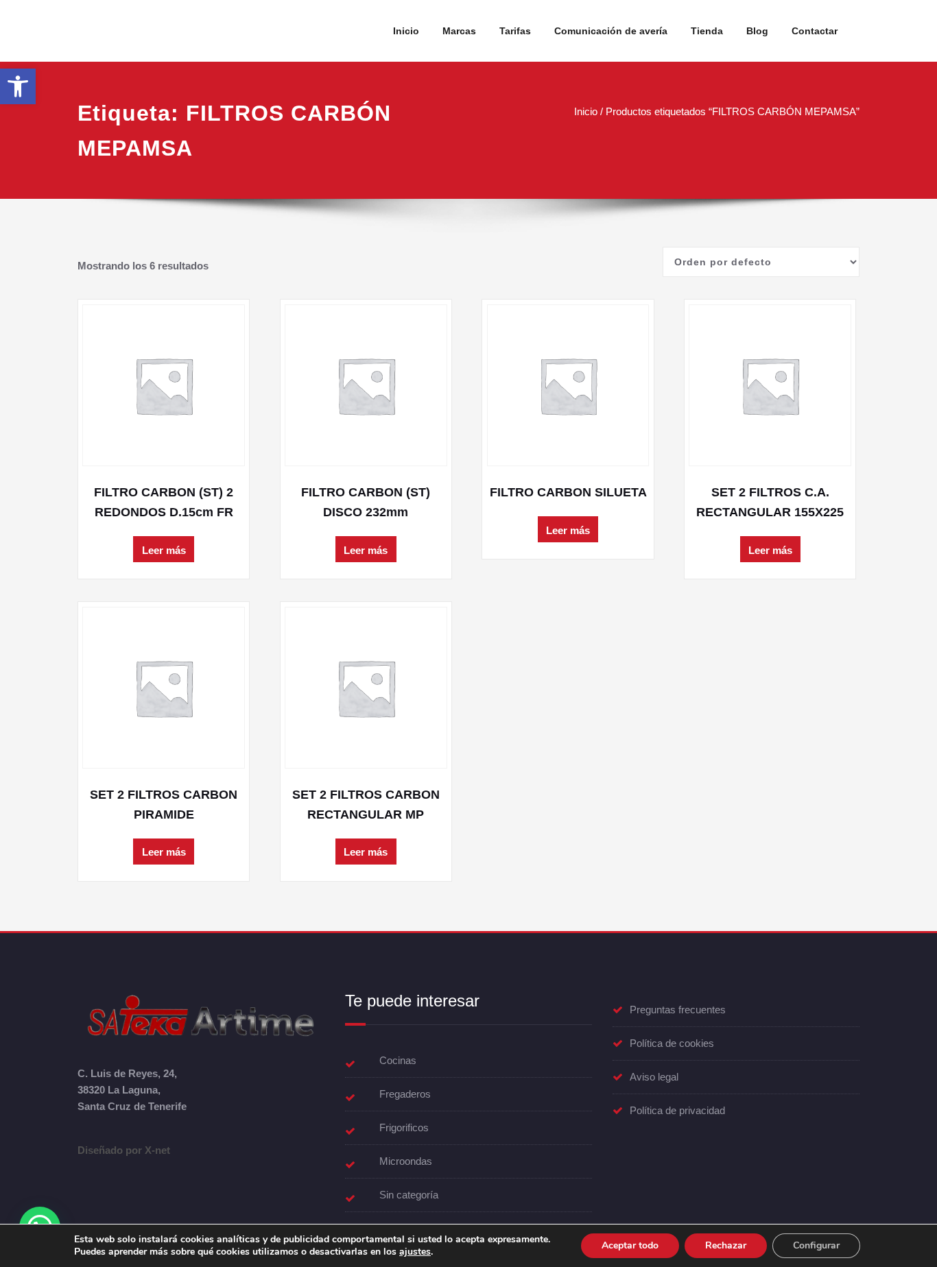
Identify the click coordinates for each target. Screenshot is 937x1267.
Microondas (405, 1161)
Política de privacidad (677, 1110)
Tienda (707, 30)
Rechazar (725, 1245)
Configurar (816, 1245)
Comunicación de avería (610, 30)
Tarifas (515, 30)
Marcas (459, 30)
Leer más (164, 550)
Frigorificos (404, 1127)
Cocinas (397, 1060)
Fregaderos (405, 1094)
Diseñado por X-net (124, 1150)
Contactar (815, 30)
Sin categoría (408, 1194)
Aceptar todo (630, 1245)
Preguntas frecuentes (678, 1009)
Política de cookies (672, 1043)
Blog (757, 30)
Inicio (406, 30)
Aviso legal (654, 1077)
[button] (18, 86)
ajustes (415, 1252)
